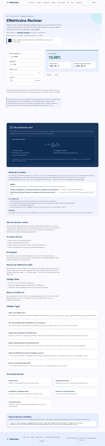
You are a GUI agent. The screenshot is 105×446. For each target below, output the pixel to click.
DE (7, 16)
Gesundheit (61, 2)
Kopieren (49, 74)
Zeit (68, 2)
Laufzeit (12, 77)
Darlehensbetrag (15, 53)
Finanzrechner (14, 16)
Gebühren (12, 61)
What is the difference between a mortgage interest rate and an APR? (32, 192)
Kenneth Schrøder (23, 32)
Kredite (38, 2)
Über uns (26, 437)
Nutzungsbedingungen (53, 437)
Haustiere (79, 2)
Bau (72, 2)
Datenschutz (40, 437)
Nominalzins (13, 69)
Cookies (41, 441)
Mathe (54, 2)
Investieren (46, 2)
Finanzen (31, 2)
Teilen (56, 74)
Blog (32, 437)
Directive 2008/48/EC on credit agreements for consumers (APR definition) (34, 189)
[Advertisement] (52, 115)
